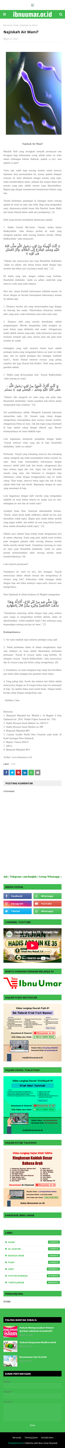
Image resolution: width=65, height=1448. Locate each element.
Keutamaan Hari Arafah (33, 1357)
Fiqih (16, 25)
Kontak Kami (47, 1437)
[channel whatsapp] (47, 911)
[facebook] (17, 896)
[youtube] (47, 904)
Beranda (7, 25)
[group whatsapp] (47, 896)
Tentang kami (31, 1437)
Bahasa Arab (29, 1255)
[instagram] (17, 904)
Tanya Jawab (29, 1282)
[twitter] (17, 911)
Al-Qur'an (29, 1248)
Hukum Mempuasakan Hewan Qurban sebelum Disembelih (36, 1329)
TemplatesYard (15, 1443)
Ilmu (29, 1269)
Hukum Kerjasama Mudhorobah (37, 1342)
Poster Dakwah (29, 1275)
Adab (29, 1242)
